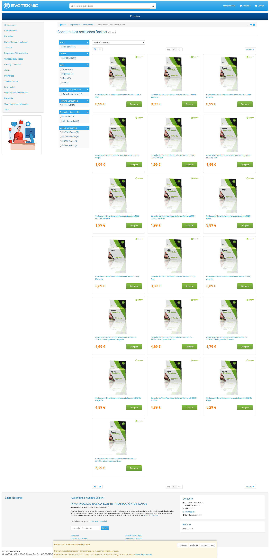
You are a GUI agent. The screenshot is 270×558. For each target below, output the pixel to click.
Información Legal (133, 536)
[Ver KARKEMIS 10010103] (174, 377)
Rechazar (194, 545)
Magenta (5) (67, 74)
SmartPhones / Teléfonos (15, 42)
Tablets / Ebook (11, 81)
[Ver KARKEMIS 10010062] (174, 134)
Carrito (260, 6)
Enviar (104, 528)
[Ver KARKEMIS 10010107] (229, 316)
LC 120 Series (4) (69, 141)
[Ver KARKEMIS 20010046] (118, 134)
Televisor (8, 47)
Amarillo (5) (67, 69)
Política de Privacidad (151, 515)
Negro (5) (66, 78)
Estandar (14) (68, 116)
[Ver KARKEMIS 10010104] (118, 437)
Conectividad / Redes (13, 59)
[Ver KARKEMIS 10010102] (118, 377)
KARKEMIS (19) (69, 58)
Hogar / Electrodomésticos (16, 93)
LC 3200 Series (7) (70, 132)
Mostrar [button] (249, 49)
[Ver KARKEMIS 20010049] (229, 73)
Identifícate (230, 6)
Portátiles (8, 36)
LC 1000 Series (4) (70, 137)
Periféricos (9, 76)
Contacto (246, 6)
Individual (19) (68, 105)
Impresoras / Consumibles (16, 53)
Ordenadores (10, 25)
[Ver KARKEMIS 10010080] (174, 195)
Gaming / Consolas (12, 64)
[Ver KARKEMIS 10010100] (229, 377)
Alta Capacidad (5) (70, 121)
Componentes (10, 31)
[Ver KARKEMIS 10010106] (118, 316)
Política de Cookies (143, 554)
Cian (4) (65, 83)
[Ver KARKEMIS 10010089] (229, 255)
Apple (7, 109)
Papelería (8, 98)
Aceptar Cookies (207, 545)
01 (174, 49)
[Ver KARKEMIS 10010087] (174, 255)
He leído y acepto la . (90, 521)
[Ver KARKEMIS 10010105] (174, 316)
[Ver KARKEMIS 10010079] (118, 195)
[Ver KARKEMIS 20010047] (118, 73)
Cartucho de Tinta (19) (72, 94)
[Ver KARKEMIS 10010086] (229, 195)
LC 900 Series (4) (69, 145)
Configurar (183, 545)
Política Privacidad (79, 539)
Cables (7, 70)
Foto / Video (9, 87)
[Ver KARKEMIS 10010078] (229, 134)
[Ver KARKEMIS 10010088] (118, 255)
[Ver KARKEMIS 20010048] (174, 73)
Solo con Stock (69, 47)
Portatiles (135, 16)
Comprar (134, 104)
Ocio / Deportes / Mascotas (16, 104)
